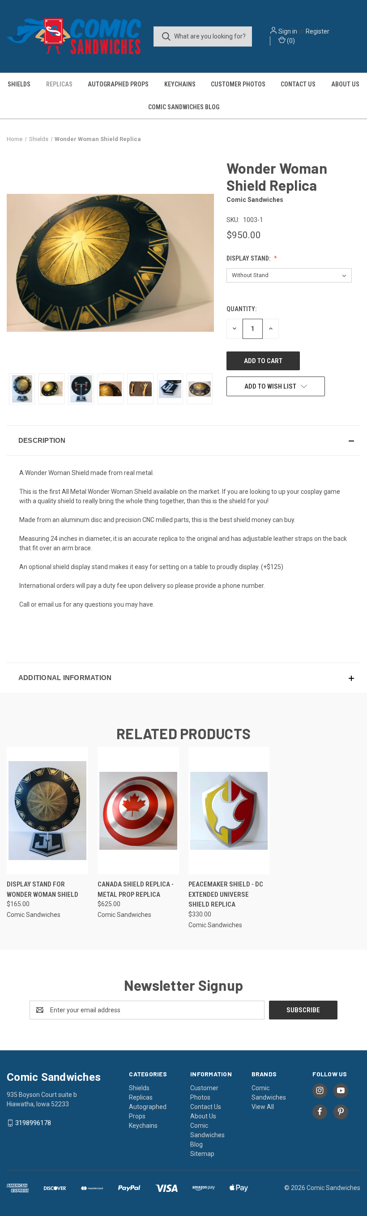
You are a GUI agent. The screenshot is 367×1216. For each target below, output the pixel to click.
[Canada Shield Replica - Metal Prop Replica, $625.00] (138, 811)
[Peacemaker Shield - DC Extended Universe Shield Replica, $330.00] (229, 811)
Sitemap (202, 1153)
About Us (345, 84)
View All (263, 1106)
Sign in (287, 31)
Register (317, 31)
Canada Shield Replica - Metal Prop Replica (136, 889)
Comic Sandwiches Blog (183, 107)
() (290, 40)
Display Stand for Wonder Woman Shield (42, 889)
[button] (183, 440)
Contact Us (298, 84)
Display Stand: (249, 258)
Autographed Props (118, 84)
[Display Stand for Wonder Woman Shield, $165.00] (47, 811)
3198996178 (33, 1123)
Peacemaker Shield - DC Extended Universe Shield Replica (225, 894)
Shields (19, 84)
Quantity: (241, 309)
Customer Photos (238, 84)
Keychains (180, 84)
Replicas (59, 84)
